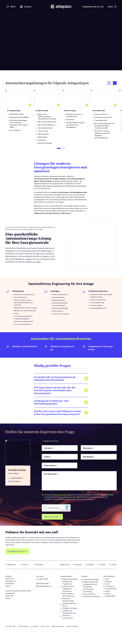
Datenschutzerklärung (60, 495)
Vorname (48, 448)
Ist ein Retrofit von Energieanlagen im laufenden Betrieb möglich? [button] (55, 378)
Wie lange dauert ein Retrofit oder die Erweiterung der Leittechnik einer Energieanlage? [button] (54, 390)
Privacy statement (23, 626)
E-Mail (46, 457)
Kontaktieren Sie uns (16, 551)
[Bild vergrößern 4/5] (115, 105)
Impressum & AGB (72, 626)
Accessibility (35, 626)
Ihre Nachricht (50, 474)
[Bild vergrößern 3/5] (86, 105)
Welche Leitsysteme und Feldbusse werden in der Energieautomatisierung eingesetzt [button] (57, 413)
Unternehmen (50, 465)
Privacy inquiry (45, 626)
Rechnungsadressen (58, 626)
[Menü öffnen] (7, 6)
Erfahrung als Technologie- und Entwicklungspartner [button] (51, 402)
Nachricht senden (51, 517)
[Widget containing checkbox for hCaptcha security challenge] (56, 508)
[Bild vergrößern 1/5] (30, 105)
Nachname (87, 448)
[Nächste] (115, 83)
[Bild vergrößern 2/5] (58, 105)
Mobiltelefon (88, 457)
